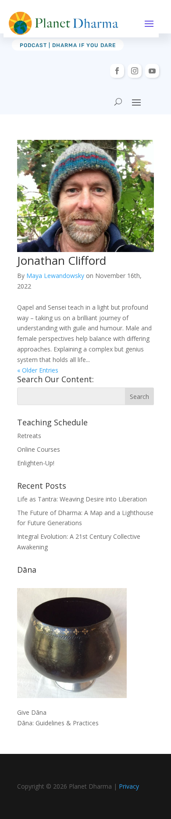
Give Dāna (31, 712)
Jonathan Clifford (61, 260)
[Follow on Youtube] (152, 71)
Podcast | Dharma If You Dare (68, 45)
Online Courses (38, 449)
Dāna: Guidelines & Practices (58, 723)
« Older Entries (37, 370)
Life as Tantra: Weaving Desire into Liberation (82, 499)
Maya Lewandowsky (55, 275)
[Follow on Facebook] (117, 71)
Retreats (29, 435)
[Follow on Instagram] (135, 71)
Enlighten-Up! (35, 463)
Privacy (129, 786)
